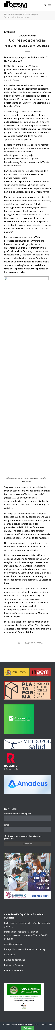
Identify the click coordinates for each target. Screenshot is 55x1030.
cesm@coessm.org (13, 944)
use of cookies (46, 1024)
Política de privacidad (14, 959)
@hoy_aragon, (19, 57)
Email (6, 824)
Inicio (17, 17)
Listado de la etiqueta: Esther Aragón (21, 14)
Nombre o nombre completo (17, 813)
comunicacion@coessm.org (31, 949)
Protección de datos (14, 970)
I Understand (27, 1028)
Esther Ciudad (38, 57)
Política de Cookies (13, 965)
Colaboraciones (27, 36)
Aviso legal (9, 954)
